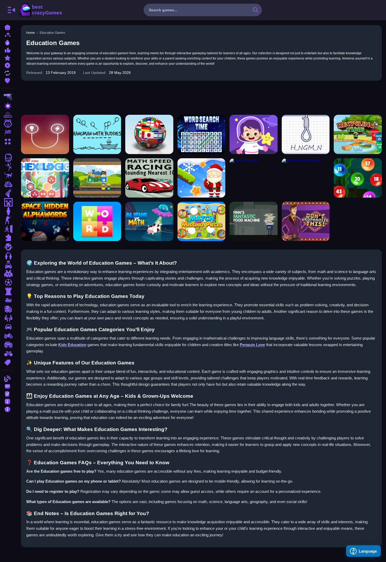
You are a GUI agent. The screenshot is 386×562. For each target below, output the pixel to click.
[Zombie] (7, 157)
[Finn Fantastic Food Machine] (253, 221)
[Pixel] (7, 273)
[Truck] (7, 309)
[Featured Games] (7, 57)
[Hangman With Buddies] (97, 134)
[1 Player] (7, 211)
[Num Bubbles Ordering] (358, 178)
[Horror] (7, 246)
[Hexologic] (45, 178)
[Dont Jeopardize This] (306, 221)
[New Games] (7, 34)
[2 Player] (7, 255)
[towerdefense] (7, 291)
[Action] (7, 105)
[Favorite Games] (7, 80)
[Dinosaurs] (7, 175)
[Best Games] (7, 42)
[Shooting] (7, 96)
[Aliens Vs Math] (149, 221)
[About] (7, 401)
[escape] (7, 229)
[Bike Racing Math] (306, 178)
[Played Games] (7, 65)
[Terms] (7, 393)
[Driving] (7, 264)
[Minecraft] (7, 202)
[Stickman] (7, 166)
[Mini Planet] (253, 134)
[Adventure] (7, 114)
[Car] (7, 184)
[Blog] (7, 378)
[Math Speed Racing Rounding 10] (149, 178)
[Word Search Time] (202, 134)
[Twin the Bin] (97, 178)
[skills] (7, 318)
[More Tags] (7, 362)
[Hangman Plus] (306, 134)
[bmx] (7, 353)
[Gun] (7, 193)
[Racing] (7, 132)
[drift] (7, 327)
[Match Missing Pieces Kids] (202, 221)
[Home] (7, 27)
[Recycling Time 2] (358, 134)
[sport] (7, 282)
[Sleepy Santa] (202, 178)
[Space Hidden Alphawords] (45, 221)
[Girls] (7, 123)
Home (30, 33)
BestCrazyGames (40, 10)
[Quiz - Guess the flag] (149, 134)
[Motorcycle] (7, 335)
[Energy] (45, 134)
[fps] (7, 220)
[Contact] (7, 386)
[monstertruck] (7, 344)
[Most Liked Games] (7, 49)
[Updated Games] (7, 72)
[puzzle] (7, 237)
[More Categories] (7, 141)
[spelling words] (97, 221)
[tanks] (7, 300)
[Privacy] (7, 408)
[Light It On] (253, 178)
